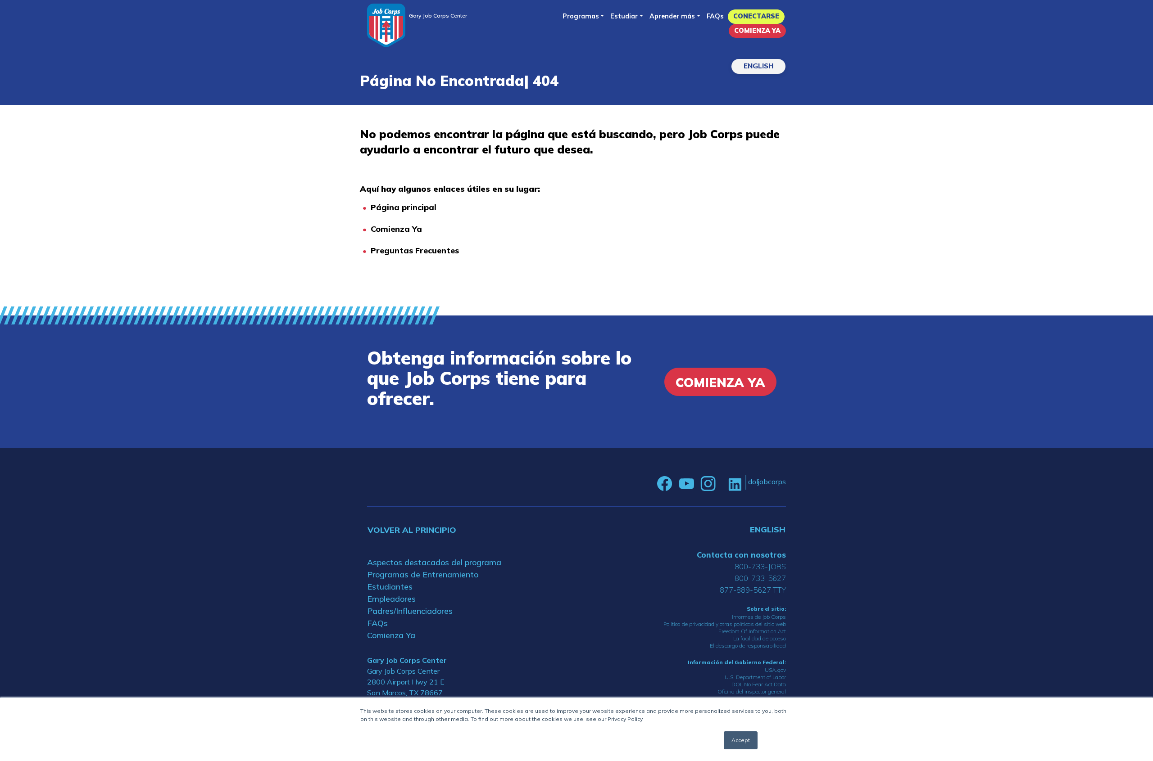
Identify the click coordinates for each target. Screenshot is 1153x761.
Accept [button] (740, 740)
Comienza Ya (757, 31)
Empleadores (391, 599)
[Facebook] (665, 483)
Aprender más (672, 16)
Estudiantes (390, 586)
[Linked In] (735, 483)
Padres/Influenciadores (410, 611)
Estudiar (624, 16)
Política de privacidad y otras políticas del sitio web (724, 624)
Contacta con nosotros (741, 554)
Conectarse (756, 16)
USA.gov (775, 669)
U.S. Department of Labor (755, 677)
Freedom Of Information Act (752, 631)
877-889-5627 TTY (753, 589)
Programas (581, 16)
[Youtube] (686, 483)
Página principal (403, 207)
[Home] (386, 25)
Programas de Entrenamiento (422, 574)
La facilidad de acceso (759, 638)
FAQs (715, 16)
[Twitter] (722, 484)
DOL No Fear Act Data (758, 684)
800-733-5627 (760, 578)
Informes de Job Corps (759, 616)
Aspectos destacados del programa (434, 562)
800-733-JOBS (760, 566)
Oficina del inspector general (751, 691)
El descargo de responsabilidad (748, 645)
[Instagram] (708, 483)
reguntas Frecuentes (417, 250)
